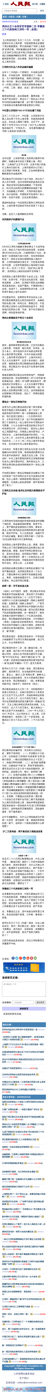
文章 (24, 17)
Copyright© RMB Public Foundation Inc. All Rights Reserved (24, 1367)
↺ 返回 (6, 4)
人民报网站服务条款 (24, 1373)
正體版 (42, 4)
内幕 (18, 17)
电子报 (35, 4)
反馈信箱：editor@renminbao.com (24, 1382)
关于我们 (24, 1378)
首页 (5, 17)
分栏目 (11, 17)
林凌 (4, 34)
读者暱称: (7, 1002)
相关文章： (8, 1025)
